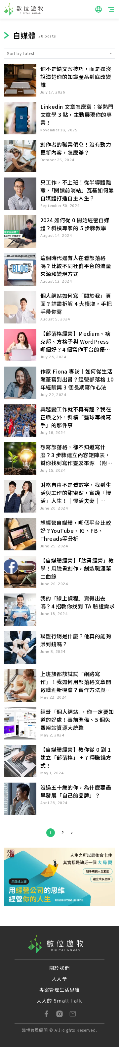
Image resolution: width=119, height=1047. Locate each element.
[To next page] (72, 832)
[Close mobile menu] (111, 9)
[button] (98, 9)
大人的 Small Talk (59, 1000)
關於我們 (59, 967)
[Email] (73, 1014)
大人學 (59, 978)
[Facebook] (46, 1014)
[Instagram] (59, 1014)
